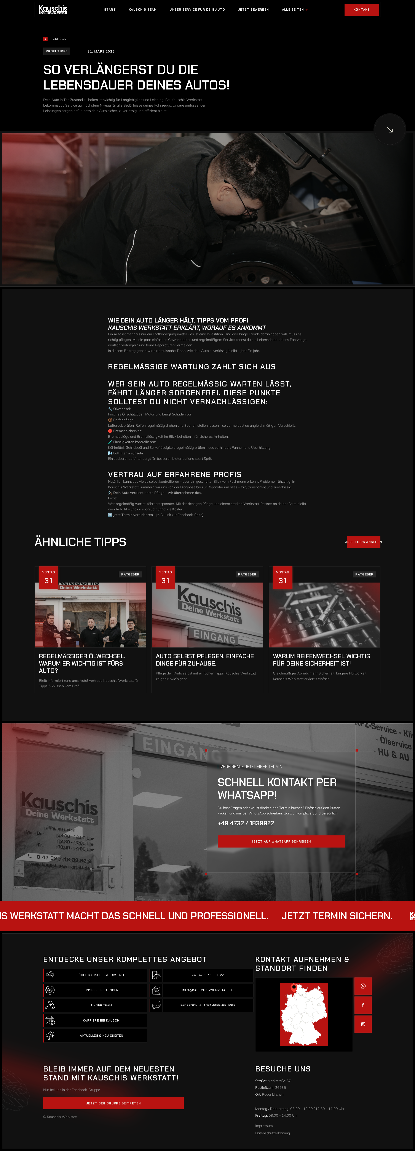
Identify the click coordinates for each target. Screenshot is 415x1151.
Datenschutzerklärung (272, 1133)
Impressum (264, 1126)
